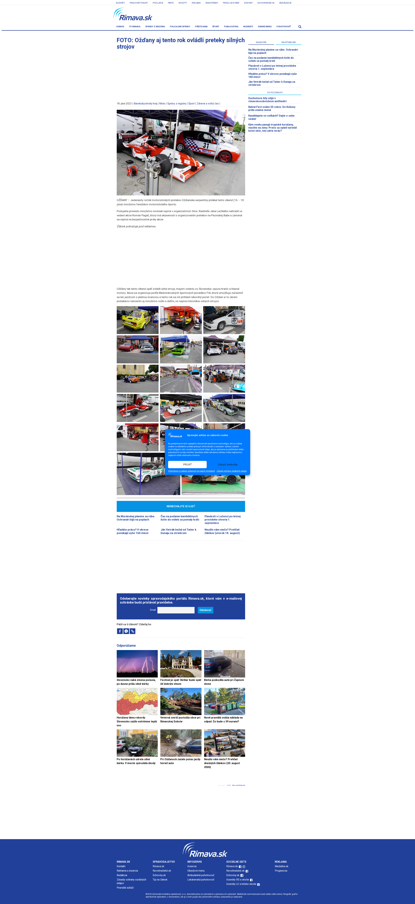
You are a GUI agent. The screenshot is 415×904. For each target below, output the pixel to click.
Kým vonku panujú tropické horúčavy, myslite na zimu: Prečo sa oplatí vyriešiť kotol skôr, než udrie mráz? (272, 127)
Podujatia (158, 3)
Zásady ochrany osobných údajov (232, 471)
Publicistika (231, 26)
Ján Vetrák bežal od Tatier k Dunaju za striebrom (178, 531)
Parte (171, 3)
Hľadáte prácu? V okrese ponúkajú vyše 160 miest (132, 531)
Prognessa (281, 870)
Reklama (196, 3)
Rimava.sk (158, 866)
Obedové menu (196, 870)
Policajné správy (180, 26)
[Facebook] (120, 631)
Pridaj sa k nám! (231, 3)
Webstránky (211, 3)
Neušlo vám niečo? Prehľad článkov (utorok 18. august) (222, 531)
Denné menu (265, 26)
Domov (120, 26)
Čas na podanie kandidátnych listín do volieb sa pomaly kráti (180, 518)
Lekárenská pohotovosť (201, 879)
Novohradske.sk (266, 3)
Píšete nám (201, 26)
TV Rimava (134, 26)
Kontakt (248, 3)
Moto (162, 103)
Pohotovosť (284, 26)
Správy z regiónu (155, 26)
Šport (215, 26)
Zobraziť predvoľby (228, 464)
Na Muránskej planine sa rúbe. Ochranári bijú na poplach (136, 518)
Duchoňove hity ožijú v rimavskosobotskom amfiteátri (267, 100)
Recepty (183, 3)
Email (153, 610)
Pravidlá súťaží (125, 887)
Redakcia (122, 875)
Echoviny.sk (159, 875)
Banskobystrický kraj (145, 103)
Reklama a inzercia (127, 870)
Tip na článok (160, 879)
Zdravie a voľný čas (208, 103)
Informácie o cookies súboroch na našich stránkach (191, 471)
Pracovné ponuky (139, 3)
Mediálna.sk (285, 3)
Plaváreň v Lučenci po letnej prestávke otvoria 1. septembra (223, 520)
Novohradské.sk (162, 870)
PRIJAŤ (187, 464)
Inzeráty (120, 3)
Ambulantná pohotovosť (201, 875)
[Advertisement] (181, 74)
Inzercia (191, 866)
